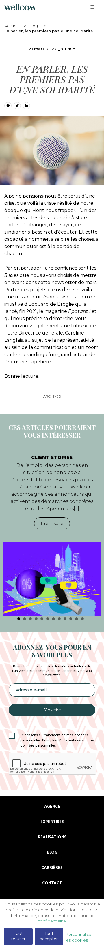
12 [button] (82, 618)
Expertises (52, 822)
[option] (52, 532)
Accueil (11, 25)
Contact (52, 883)
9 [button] (65, 618)
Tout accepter (49, 936)
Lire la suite (52, 523)
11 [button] (76, 618)
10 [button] (70, 618)
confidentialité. (52, 921)
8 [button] (59, 618)
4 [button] (36, 618)
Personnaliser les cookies (79, 937)
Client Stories (52, 457)
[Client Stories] (52, 579)
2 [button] (24, 618)
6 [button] (47, 618)
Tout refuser (18, 936)
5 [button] (41, 618)
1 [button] (18, 618)
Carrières (52, 867)
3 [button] (30, 618)
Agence (52, 806)
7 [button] (53, 618)
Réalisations (52, 837)
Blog (33, 25)
